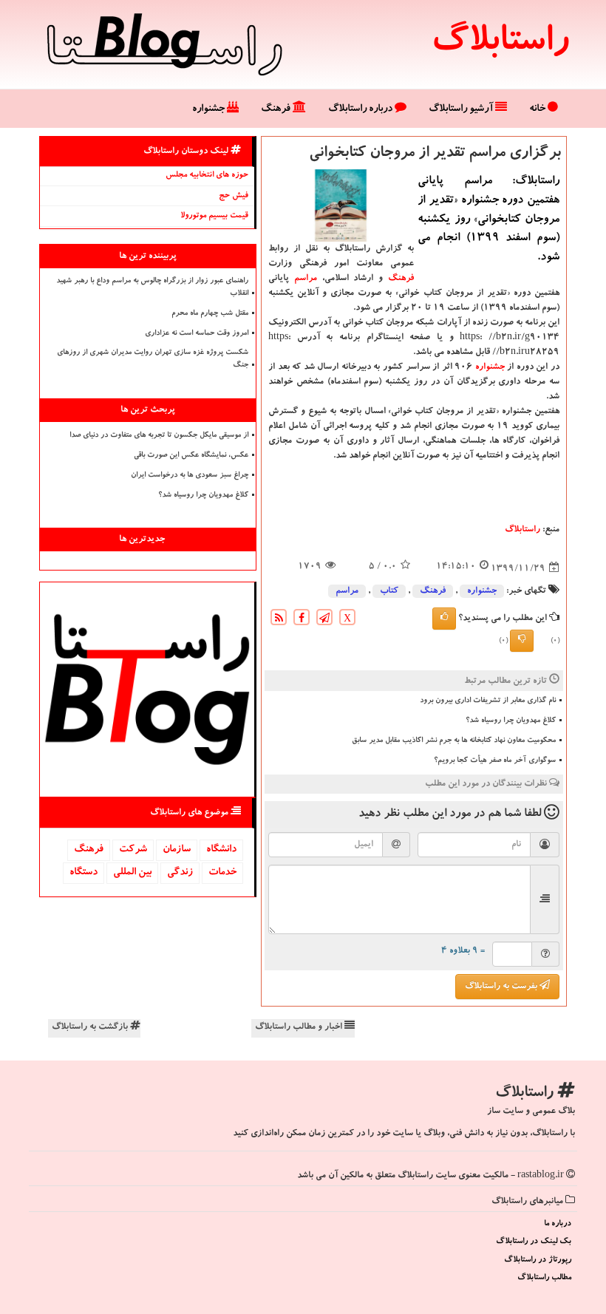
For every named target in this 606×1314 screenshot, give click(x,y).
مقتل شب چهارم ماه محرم (209, 314)
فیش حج (233, 196)
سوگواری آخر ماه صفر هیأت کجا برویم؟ (495, 761)
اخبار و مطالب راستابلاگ (299, 1027)
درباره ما (557, 1224)
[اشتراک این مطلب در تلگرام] (324, 619)
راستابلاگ (500, 44)
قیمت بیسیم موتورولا (214, 216)
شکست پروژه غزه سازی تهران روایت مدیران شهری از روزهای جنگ (152, 359)
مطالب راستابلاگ (544, 1278)
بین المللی (132, 873)
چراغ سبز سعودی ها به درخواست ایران (189, 476)
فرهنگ (277, 109)
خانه (538, 109)
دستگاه (83, 873)
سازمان (177, 850)
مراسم (305, 278)
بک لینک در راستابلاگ (533, 1242)
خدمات (222, 873)
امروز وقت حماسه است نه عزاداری (196, 334)
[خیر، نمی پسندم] (522, 641)
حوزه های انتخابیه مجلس (207, 175)
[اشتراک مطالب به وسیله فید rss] (278, 619)
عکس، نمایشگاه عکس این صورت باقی (191, 456)
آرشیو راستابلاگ (462, 109)
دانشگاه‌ (221, 850)
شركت (133, 850)
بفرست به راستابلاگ (502, 986)
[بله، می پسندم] (444, 618)
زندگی (180, 873)
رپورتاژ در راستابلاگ (537, 1260)
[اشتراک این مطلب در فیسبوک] (301, 619)
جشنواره (209, 109)
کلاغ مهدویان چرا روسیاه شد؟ (511, 721)
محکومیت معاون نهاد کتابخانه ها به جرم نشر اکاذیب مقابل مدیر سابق (454, 741)
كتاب (389, 591)
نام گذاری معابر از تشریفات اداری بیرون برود (488, 701)
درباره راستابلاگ (361, 109)
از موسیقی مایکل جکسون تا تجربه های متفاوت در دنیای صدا (158, 436)
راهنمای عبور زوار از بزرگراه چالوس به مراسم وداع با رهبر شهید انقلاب (152, 288)
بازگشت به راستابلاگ (91, 1027)
